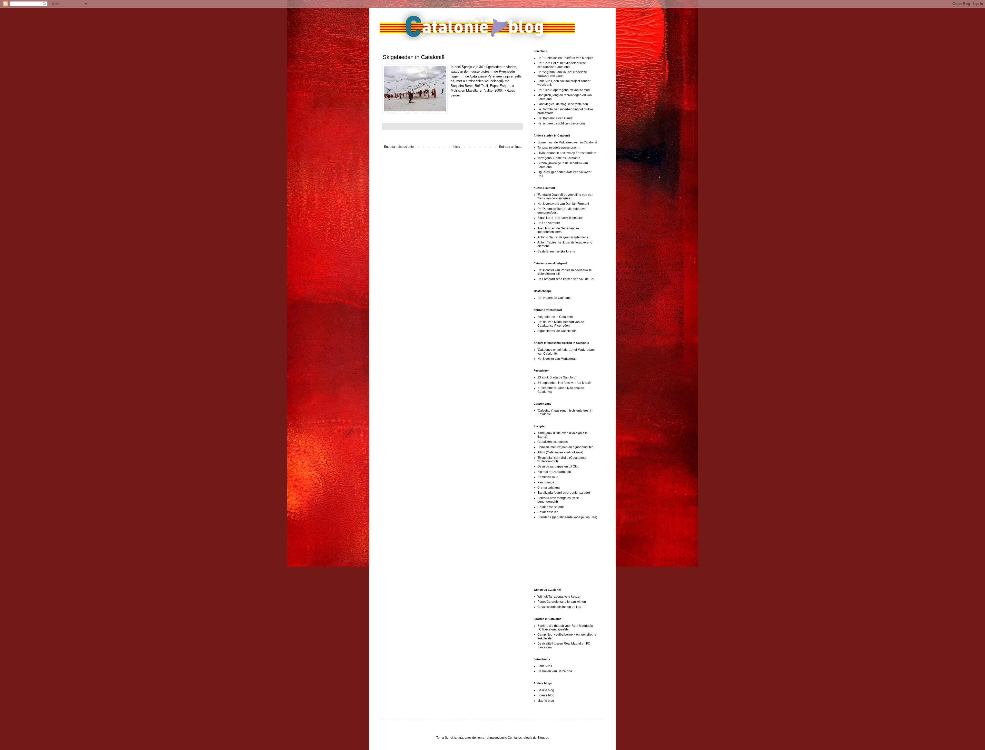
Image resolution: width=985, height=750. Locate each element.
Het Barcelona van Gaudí (555, 118)
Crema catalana (548, 487)
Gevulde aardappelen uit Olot (557, 466)
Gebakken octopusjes (552, 442)
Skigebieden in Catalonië (555, 317)
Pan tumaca (545, 482)
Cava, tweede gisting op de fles (559, 607)
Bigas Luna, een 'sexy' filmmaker (560, 218)
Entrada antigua (510, 147)
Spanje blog (545, 695)
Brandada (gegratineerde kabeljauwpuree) (567, 517)
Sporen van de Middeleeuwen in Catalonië (567, 142)
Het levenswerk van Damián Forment (563, 204)
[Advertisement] (559, 553)
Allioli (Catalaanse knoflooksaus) (560, 452)
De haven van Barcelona (554, 671)
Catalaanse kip (547, 512)
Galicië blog (545, 690)
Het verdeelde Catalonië (554, 298)
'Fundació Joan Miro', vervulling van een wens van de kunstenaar (565, 196)
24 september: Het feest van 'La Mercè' (564, 383)
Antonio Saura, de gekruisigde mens (562, 237)
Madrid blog (545, 701)
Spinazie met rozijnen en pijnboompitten (565, 447)
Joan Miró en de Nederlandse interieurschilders (558, 230)
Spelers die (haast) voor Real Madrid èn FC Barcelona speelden (565, 627)
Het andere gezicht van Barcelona (561, 123)
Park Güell (544, 666)
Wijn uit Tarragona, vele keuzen (559, 596)
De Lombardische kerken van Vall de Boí (565, 279)
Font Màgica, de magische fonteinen (562, 104)
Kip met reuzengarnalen (554, 472)
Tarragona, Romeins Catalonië (558, 158)
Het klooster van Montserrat (556, 359)
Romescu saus (547, 477)
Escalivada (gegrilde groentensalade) (563, 492)
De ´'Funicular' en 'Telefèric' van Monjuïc (565, 58)
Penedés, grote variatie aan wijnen (561, 601)
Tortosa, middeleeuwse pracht (558, 147)
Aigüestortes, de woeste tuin (557, 331)
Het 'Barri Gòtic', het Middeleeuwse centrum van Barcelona (561, 65)
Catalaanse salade (550, 507)
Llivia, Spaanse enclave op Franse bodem (566, 153)
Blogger (542, 737)
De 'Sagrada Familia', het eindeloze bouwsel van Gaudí (562, 73)
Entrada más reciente (399, 147)
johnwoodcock (496, 737)
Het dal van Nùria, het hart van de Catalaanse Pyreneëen (560, 323)
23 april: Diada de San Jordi (556, 377)
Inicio (456, 147)
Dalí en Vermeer (548, 223)
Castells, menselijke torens (556, 251)
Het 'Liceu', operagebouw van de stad (563, 90)
